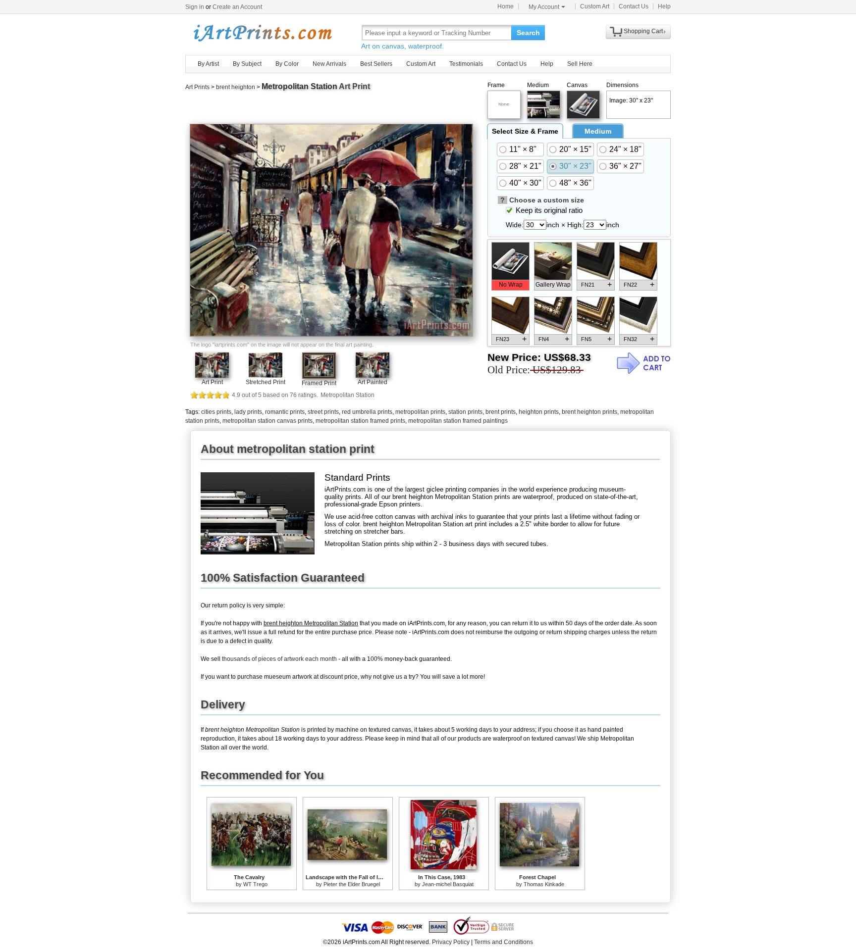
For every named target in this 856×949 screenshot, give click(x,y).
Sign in (194, 6)
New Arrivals (329, 63)
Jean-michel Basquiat (448, 884)
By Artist (208, 63)
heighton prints (539, 411)
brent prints (500, 411)
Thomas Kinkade (544, 884)
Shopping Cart (643, 31)
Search (528, 33)
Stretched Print (265, 382)
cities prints (216, 411)
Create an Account (237, 6)
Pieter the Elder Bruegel (351, 884)
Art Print (212, 382)
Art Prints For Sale (262, 32)
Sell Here (579, 63)
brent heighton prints (589, 411)
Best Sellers (376, 63)
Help (664, 6)
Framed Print (319, 383)
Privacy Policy (451, 942)
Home (505, 6)
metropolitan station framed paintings (458, 420)
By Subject (247, 63)
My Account (544, 6)
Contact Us (633, 6)
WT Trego (255, 884)
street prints (323, 411)
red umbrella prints (367, 411)
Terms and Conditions (503, 942)
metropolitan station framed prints (360, 420)
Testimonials (466, 63)
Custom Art (594, 6)
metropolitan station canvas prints (267, 420)
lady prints (248, 411)
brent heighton (235, 87)
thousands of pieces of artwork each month (279, 658)
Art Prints (197, 87)
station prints (465, 411)
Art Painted (372, 382)
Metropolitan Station (299, 86)
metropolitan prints (420, 411)
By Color (287, 63)
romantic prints (285, 411)
